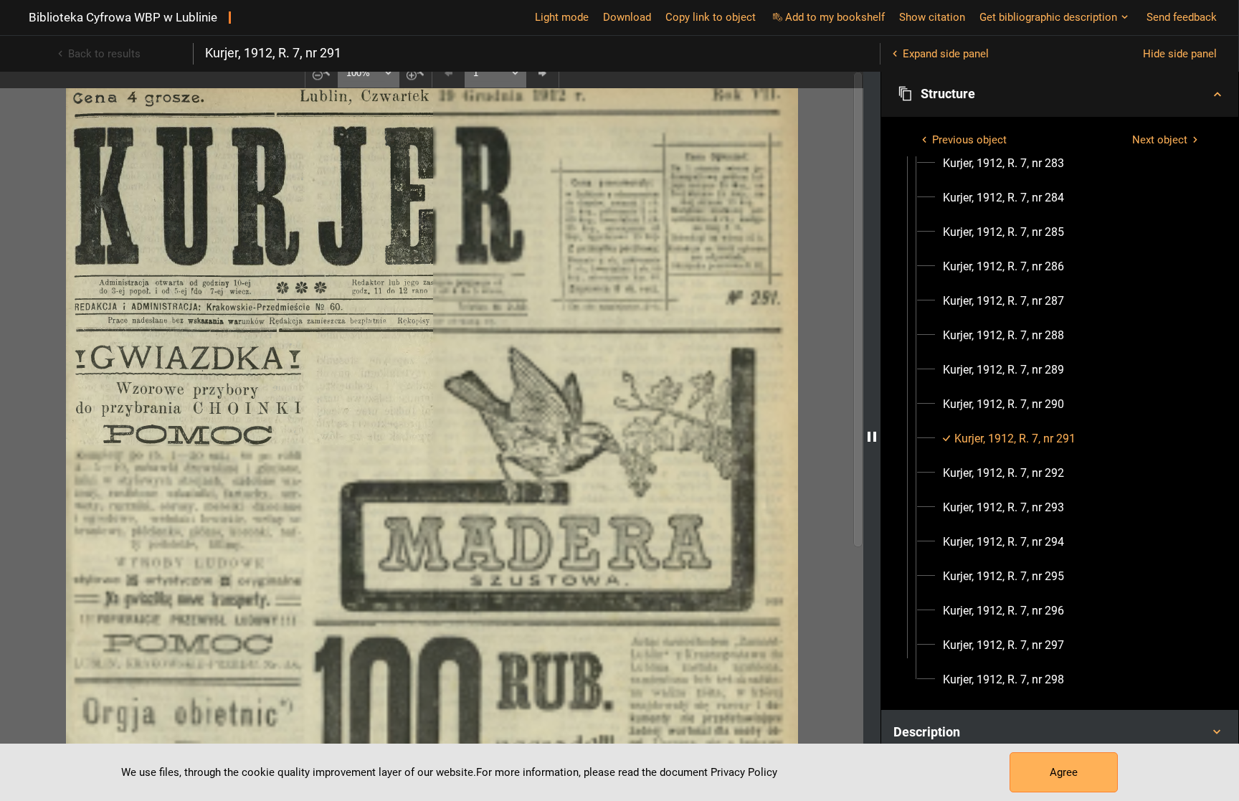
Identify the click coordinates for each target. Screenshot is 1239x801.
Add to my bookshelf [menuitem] (835, 17)
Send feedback (1182, 17)
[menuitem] (1003, 163)
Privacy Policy (744, 772)
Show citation (932, 17)
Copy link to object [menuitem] (710, 17)
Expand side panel (946, 53)
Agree (1064, 772)
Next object (1159, 139)
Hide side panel (1180, 53)
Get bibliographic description (1048, 17)
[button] (1059, 94)
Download (627, 17)
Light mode (562, 17)
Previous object (969, 139)
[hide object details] (871, 436)
